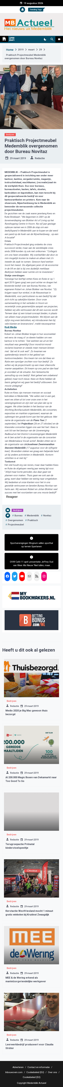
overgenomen (15, 520)
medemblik (33, 515)
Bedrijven (10, 134)
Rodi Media (11, 327)
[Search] (51, 39)
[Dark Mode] (45, 39)
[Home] (4, 39)
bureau (18, 515)
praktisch (33, 520)
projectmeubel (16, 524)
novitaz (47, 515)
